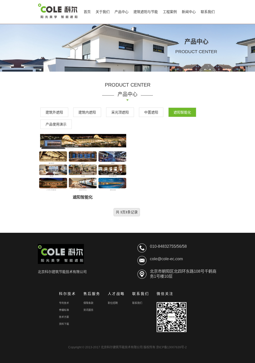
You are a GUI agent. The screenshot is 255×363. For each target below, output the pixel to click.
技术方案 (64, 317)
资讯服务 (88, 310)
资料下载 (64, 324)
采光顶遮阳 (120, 112)
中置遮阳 (151, 112)
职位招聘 (113, 303)
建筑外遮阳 (54, 112)
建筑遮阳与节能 (145, 12)
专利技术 (64, 303)
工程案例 (170, 12)
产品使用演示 (56, 124)
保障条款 (88, 303)
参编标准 (64, 310)
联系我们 (208, 12)
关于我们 (103, 12)
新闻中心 (189, 12)
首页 (87, 12)
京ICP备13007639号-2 (171, 347)
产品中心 (121, 12)
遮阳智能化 (182, 112)
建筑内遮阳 (87, 112)
